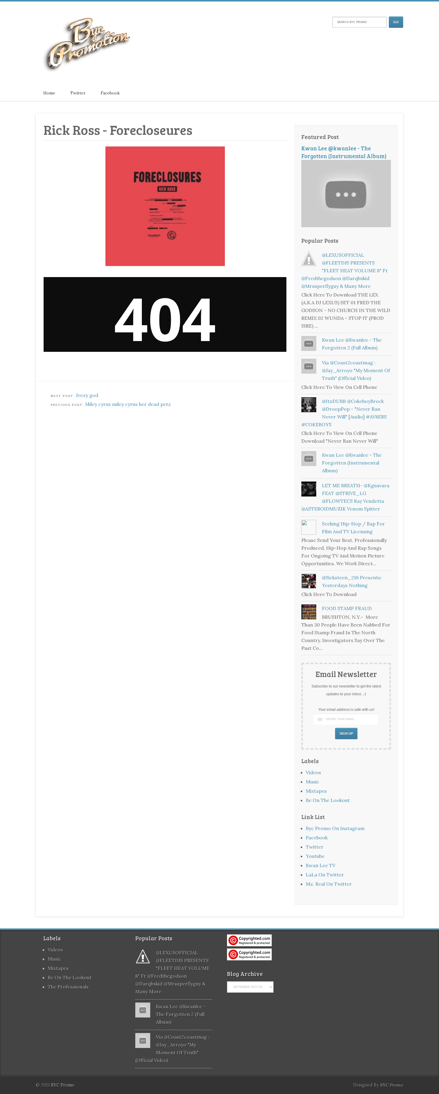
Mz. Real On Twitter (329, 884)
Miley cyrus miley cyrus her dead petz (128, 404)
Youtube (315, 856)
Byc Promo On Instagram (335, 828)
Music (312, 782)
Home (49, 93)
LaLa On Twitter (325, 875)
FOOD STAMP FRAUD (347, 608)
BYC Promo (391, 1085)
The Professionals (68, 987)
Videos (313, 772)
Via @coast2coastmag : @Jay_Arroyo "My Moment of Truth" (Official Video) (356, 370)
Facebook (110, 93)
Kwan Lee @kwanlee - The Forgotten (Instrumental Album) (344, 152)
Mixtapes (316, 791)
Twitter (78, 93)
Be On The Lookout (328, 800)
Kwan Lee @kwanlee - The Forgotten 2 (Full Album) (181, 1014)
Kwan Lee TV (320, 865)
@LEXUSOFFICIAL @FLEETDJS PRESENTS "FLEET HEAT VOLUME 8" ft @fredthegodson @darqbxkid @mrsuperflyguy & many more (344, 270)
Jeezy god (87, 395)
